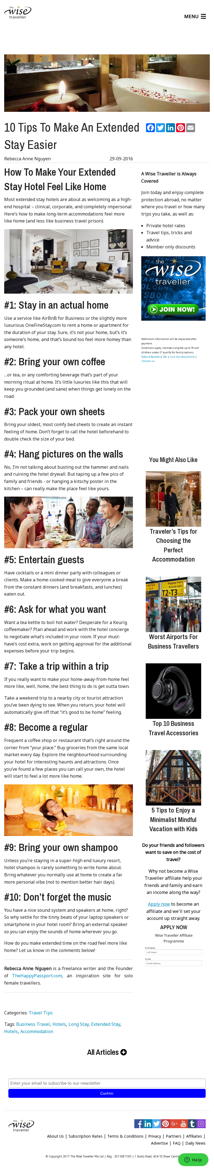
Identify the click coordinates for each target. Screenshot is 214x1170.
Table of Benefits (151, 357)
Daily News (195, 1143)
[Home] (17, 12)
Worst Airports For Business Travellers (173, 641)
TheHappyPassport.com (37, 976)
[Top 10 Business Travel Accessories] (173, 691)
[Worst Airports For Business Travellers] (173, 604)
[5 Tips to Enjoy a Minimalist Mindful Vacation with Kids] (173, 778)
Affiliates (194, 1136)
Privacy (154, 1136)
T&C (165, 357)
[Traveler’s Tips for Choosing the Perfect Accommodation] (173, 499)
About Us (55, 1136)
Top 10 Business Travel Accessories (173, 728)
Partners (173, 1136)
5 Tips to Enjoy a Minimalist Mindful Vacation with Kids (173, 819)
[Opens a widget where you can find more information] (193, 1160)
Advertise (159, 1143)
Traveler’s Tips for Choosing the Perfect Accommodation (173, 545)
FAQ (177, 1143)
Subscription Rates (86, 1136)
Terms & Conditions (125, 1136)
